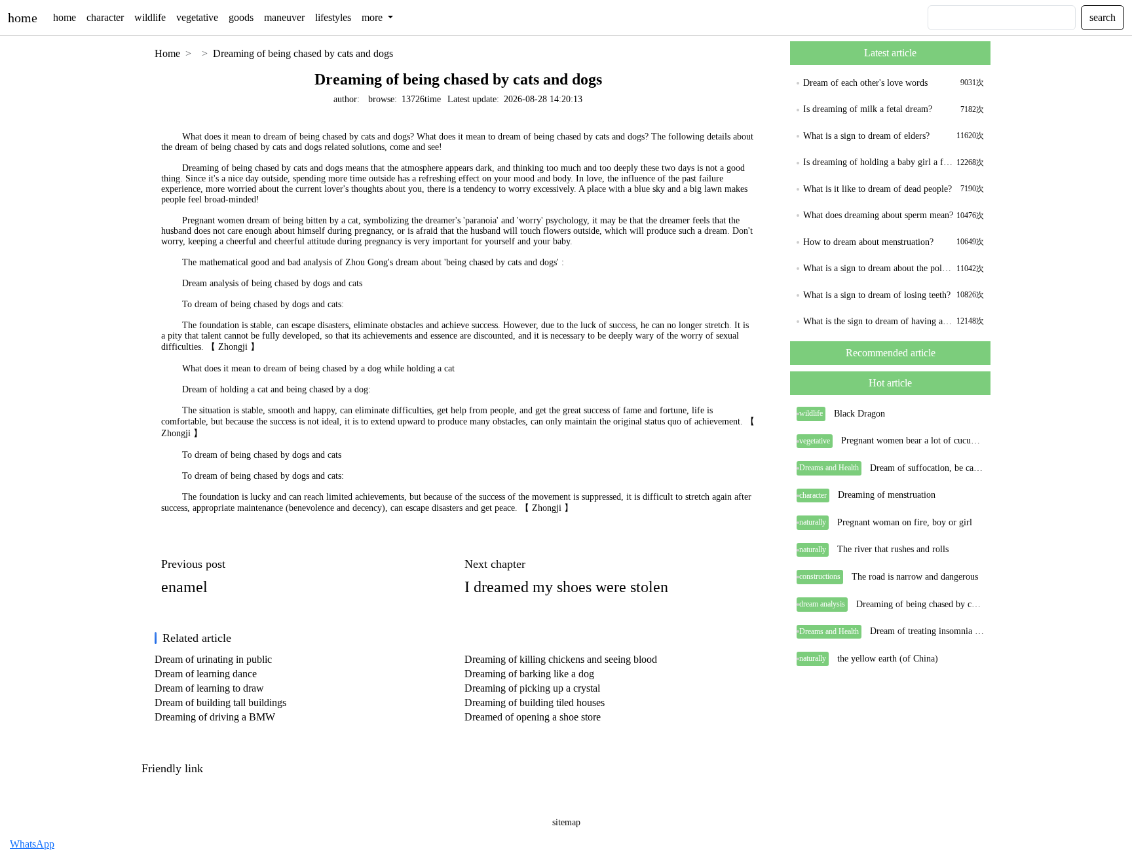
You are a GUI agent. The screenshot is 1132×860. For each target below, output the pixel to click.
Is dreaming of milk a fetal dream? (867, 109)
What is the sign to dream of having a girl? (878, 321)
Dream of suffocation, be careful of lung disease (927, 468)
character (105, 17)
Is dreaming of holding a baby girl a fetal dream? (878, 162)
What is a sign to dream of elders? (866, 136)
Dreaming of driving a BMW (215, 716)
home (22, 17)
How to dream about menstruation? (868, 242)
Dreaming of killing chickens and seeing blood (560, 659)
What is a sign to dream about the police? (878, 268)
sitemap (566, 822)
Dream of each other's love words (865, 83)
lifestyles (333, 17)
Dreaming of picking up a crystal (532, 688)
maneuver (284, 17)
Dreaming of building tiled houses (534, 702)
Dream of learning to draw (209, 688)
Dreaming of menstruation (886, 495)
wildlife (150, 17)
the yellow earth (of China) (887, 659)
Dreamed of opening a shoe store (532, 716)
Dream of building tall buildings (220, 702)
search (1102, 17)
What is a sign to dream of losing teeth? (877, 295)
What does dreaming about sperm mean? (878, 215)
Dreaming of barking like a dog (529, 673)
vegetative (197, 17)
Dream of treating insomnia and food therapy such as (927, 631)
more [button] (373, 17)
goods (241, 17)
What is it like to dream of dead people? (877, 189)
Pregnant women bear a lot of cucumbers (912, 440)
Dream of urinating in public (213, 659)
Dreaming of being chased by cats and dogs (303, 53)
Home (167, 53)
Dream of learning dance (206, 673)
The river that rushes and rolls (893, 549)
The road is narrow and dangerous (915, 577)
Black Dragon (859, 414)
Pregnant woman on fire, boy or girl (904, 522)
